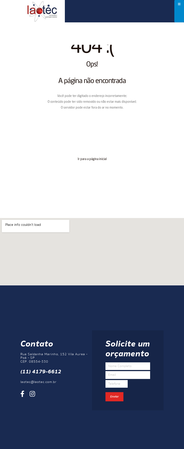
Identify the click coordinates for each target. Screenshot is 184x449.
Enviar (114, 396)
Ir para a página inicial (92, 159)
